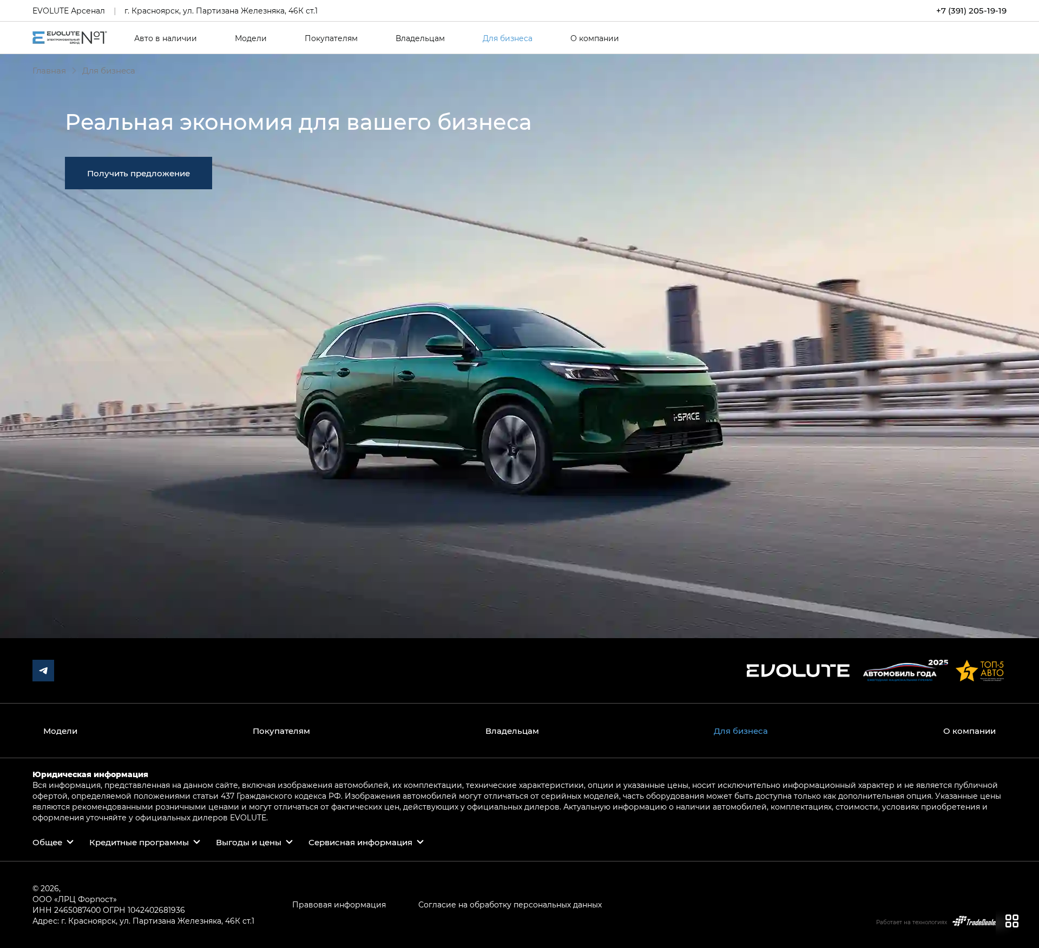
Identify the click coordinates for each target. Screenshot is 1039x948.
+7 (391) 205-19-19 (971, 10)
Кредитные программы (139, 842)
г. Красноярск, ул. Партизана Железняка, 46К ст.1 (221, 10)
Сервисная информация (360, 842)
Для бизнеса (507, 38)
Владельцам (420, 38)
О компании (594, 38)
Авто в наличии (165, 38)
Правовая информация (339, 904)
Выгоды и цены (248, 842)
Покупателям (331, 38)
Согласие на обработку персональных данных (510, 904)
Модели (251, 38)
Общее (47, 842)
